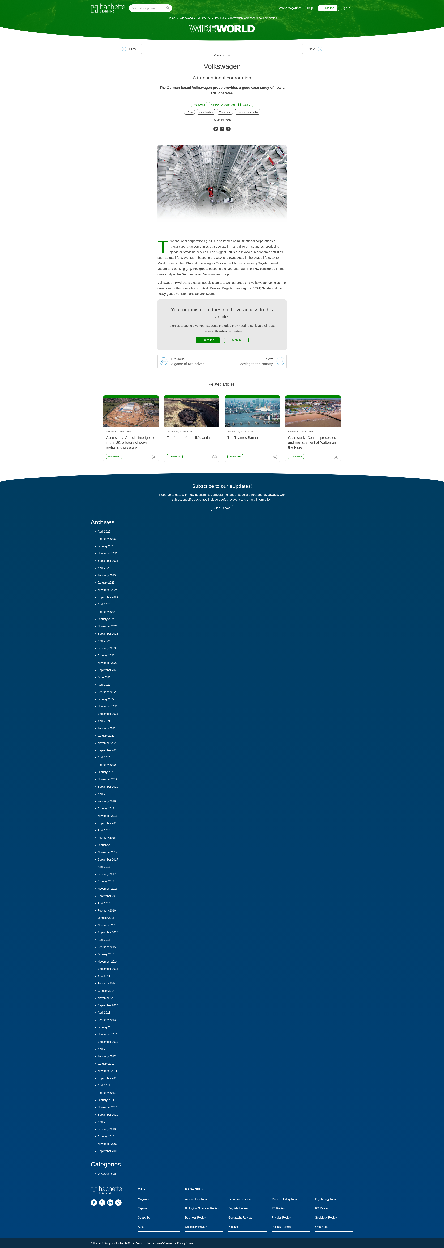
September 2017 (108, 859)
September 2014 (108, 968)
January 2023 (106, 655)
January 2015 (106, 954)
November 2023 (107, 626)
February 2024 (107, 611)
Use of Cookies (163, 1243)
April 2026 (104, 531)
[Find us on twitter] (102, 1202)
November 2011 (107, 1070)
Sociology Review (326, 1217)
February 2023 (107, 648)
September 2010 (108, 1114)
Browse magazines (289, 8)
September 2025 (108, 560)
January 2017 (106, 881)
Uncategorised (107, 1173)
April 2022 (104, 684)
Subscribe (328, 8)
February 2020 (107, 764)
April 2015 (104, 939)
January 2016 (106, 917)
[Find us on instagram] (118, 1202)
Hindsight (234, 1226)
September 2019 (108, 786)
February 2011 (107, 1092)
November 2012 (107, 1034)
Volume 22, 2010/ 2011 (223, 104)
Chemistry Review (196, 1226)
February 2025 (107, 575)
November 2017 (107, 852)
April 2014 (104, 976)
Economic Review (239, 1199)
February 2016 (107, 910)
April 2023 (104, 640)
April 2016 (104, 903)
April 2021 (104, 721)
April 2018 (104, 830)
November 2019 (107, 779)
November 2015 (107, 925)
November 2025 (107, 553)
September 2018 (108, 823)
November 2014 (107, 961)
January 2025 (106, 582)
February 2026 (107, 538)
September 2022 (108, 670)
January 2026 (106, 546)
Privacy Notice (185, 1243)
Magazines (144, 1199)
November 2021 (107, 706)
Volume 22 (204, 17)
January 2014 (106, 990)
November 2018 (107, 815)
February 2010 (107, 1129)
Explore (142, 1208)
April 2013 (104, 1012)
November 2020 (107, 742)
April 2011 (104, 1085)
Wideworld (186, 17)
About (141, 1226)
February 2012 (107, 1056)
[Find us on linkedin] (110, 1202)
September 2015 (108, 932)
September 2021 (108, 713)
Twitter (215, 129)
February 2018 (107, 837)
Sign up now (222, 508)
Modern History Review (286, 1199)
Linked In (222, 129)
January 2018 (106, 845)
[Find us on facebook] (94, 1202)
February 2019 (107, 801)
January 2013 (106, 1027)
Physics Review (282, 1217)
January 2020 (106, 772)
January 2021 (106, 735)
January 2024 (106, 619)
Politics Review (281, 1226)
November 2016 (107, 888)
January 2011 (106, 1100)
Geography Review (240, 1217)
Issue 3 (219, 17)
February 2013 (107, 1019)
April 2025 (104, 568)
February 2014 (107, 983)
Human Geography (247, 112)
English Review (238, 1208)
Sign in (345, 8)
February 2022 (107, 691)
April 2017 (104, 866)
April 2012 (104, 1049)
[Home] (108, 8)
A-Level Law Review (198, 1199)
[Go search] (168, 8)
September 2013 (108, 1005)
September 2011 (108, 1078)
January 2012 (106, 1063)
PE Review (279, 1208)
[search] (150, 8)
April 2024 (104, 604)
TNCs (189, 112)
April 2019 (104, 793)
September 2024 (108, 597)
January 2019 (106, 808)
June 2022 (104, 677)
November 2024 (107, 589)
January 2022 (106, 699)
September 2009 (108, 1151)
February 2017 (107, 874)
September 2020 (108, 750)
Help (310, 8)
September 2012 (108, 1041)
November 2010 (107, 1107)
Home (171, 17)
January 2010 (106, 1136)
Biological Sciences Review (202, 1208)
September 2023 (108, 633)
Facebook (228, 129)
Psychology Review (327, 1199)
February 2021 (107, 728)
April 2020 (104, 757)
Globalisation (206, 112)
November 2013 (107, 998)
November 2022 (107, 662)
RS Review (322, 1208)
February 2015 (107, 947)
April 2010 (104, 1121)
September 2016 (108, 896)
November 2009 (107, 1143)
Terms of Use (143, 1243)
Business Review (196, 1217)
